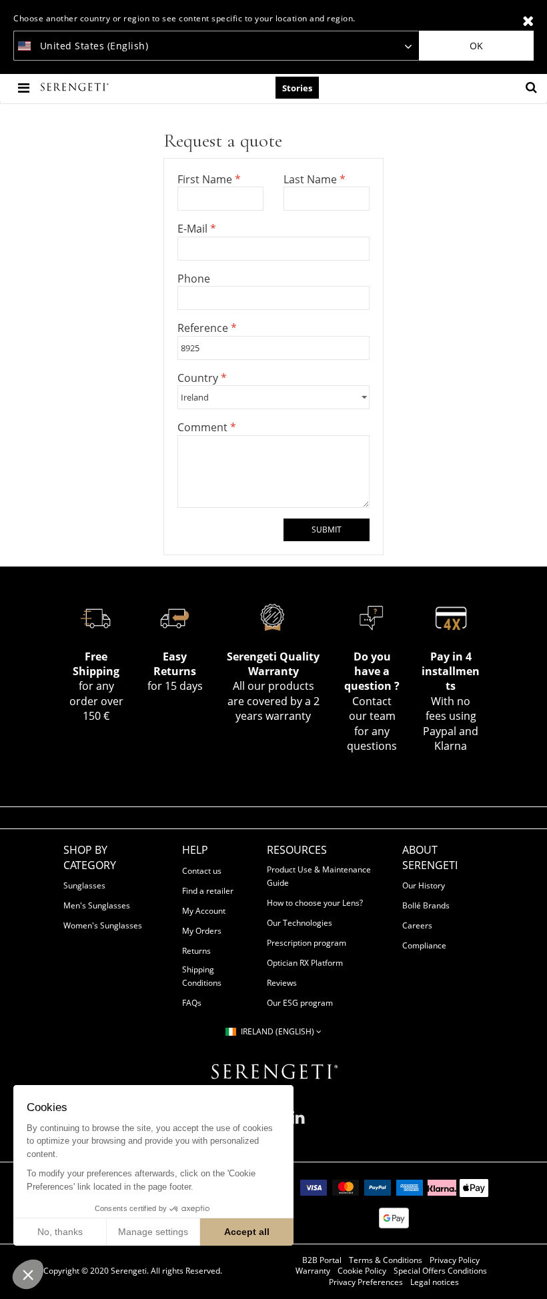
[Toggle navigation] (25, 88)
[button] (28, 1274)
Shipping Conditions (201, 976)
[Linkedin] (298, 1123)
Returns (196, 950)
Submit (327, 529)
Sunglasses (84, 885)
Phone (193, 278)
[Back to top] (529, 1272)
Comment (203, 427)
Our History (423, 885)
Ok (476, 45)
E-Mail (193, 228)
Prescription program (306, 942)
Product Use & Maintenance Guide (319, 876)
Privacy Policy (455, 1260)
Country (199, 378)
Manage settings (153, 1231)
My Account (203, 910)
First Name (206, 179)
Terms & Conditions (385, 1260)
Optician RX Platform (305, 962)
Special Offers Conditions (440, 1271)
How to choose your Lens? (315, 902)
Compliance (424, 945)
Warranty (313, 1271)
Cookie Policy (362, 1271)
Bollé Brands (426, 905)
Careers (417, 925)
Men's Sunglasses (96, 905)
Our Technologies (299, 922)
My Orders (201, 930)
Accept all (246, 1231)
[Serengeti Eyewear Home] (76, 88)
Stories (297, 88)
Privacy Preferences (366, 1282)
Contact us (201, 870)
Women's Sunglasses (102, 925)
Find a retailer (207, 890)
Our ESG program (300, 1002)
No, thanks (60, 1231)
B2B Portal (322, 1260)
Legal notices (434, 1282)
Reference (204, 328)
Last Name (312, 179)
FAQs (191, 1002)
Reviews (282, 982)
